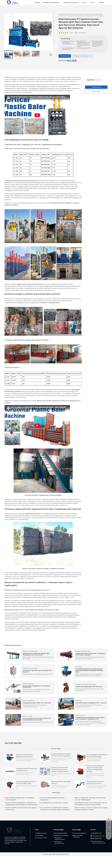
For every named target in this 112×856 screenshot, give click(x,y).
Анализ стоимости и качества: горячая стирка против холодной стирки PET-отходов (91, 809)
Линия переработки (28, 683)
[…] (7, 31)
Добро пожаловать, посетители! (78, 836)
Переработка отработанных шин (60, 838)
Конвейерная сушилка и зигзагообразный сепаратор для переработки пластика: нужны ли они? (91, 804)
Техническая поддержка (79, 833)
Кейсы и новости (27, 716)
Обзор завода (39, 835)
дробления (43, 303)
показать (98, 80)
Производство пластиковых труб (59, 842)
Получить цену (64, 56)
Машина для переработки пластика (68, 14)
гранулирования (54, 303)
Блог (84, 3)
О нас (92, 3)
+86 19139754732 (97, 833)
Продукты (81, 14)
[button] (9, 55)
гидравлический (30, 514)
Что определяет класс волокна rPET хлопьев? (54, 803)
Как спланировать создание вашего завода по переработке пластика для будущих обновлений (55, 809)
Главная (37, 3)
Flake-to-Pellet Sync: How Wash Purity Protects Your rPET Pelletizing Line (90, 799)
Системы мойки (33, 651)
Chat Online (96, 91)
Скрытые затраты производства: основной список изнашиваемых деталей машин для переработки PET (22, 804)
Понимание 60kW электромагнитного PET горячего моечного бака (21, 809)
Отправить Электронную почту (83, 56)
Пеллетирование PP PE (61, 833)
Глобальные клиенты (41, 838)
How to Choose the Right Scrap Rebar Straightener (52, 799)
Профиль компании (41, 833)
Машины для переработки (51, 3)
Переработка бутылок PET (62, 835)
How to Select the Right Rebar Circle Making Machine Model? (20, 799)
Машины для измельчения (89, 684)
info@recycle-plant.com (98, 836)
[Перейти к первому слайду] (7, 54)
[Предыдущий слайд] (50, 31)
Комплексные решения (71, 3)
